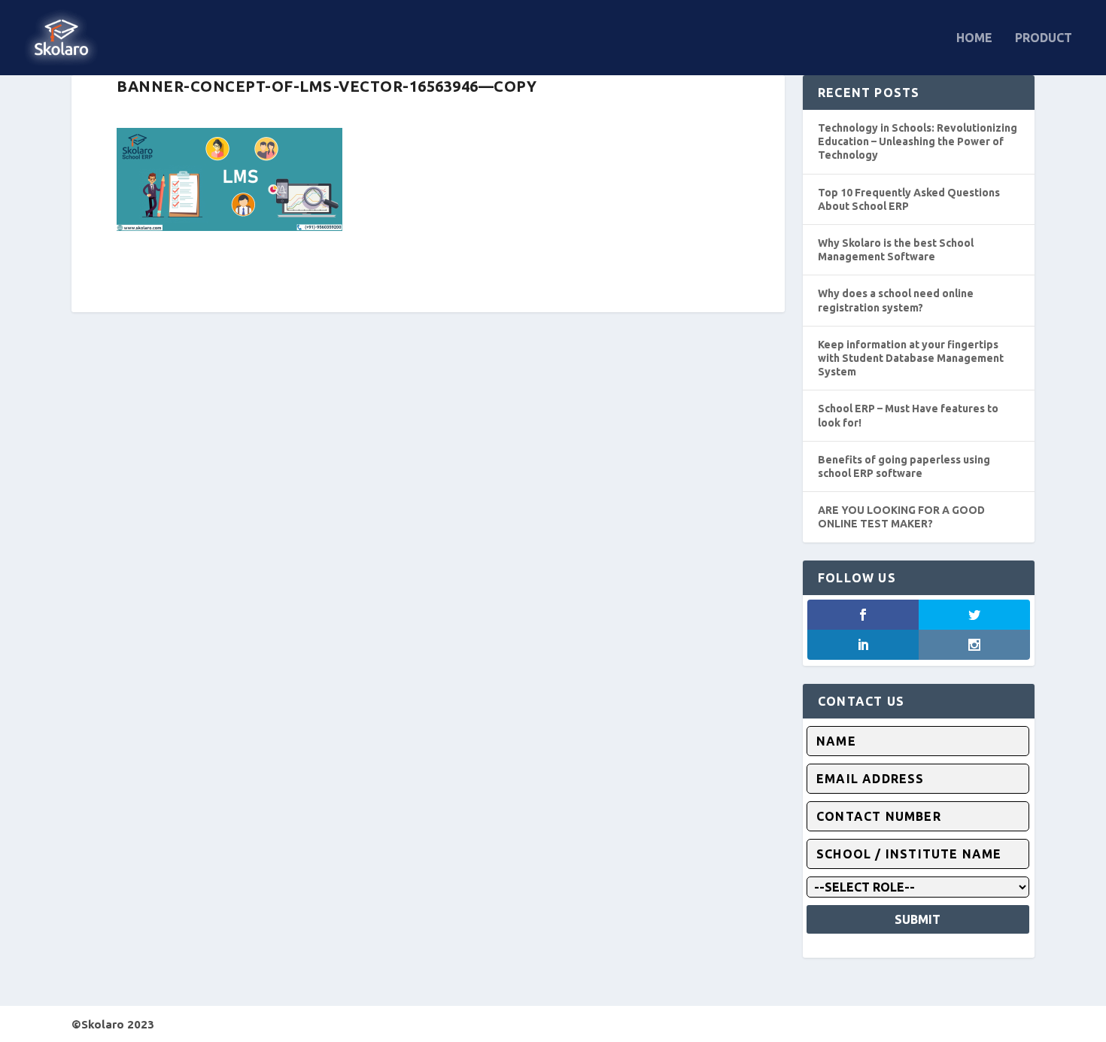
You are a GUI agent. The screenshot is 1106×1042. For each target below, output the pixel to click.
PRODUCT (1043, 38)
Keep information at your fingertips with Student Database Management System (911, 358)
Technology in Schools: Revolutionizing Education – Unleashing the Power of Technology (917, 141)
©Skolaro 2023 (112, 1024)
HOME (974, 38)
